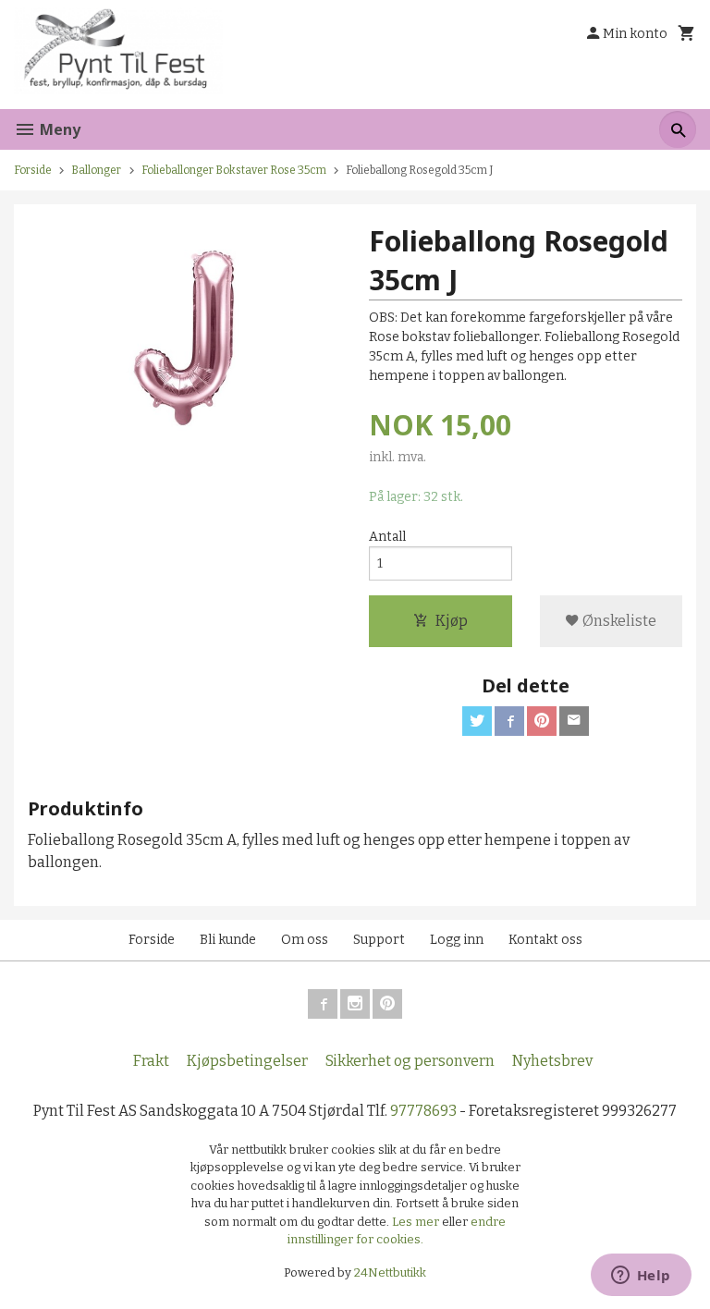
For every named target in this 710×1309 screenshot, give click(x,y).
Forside (33, 170)
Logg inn (457, 940)
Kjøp (451, 621)
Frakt (151, 1061)
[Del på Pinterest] (542, 721)
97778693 (423, 1110)
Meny (58, 129)
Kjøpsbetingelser (247, 1061)
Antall (387, 536)
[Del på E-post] (574, 721)
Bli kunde (228, 940)
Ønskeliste (618, 621)
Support (379, 940)
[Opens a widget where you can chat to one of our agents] (641, 1277)
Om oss (304, 940)
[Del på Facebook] (509, 721)
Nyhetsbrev (552, 1061)
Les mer (417, 1222)
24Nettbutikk (390, 1272)
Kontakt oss (545, 940)
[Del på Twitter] (477, 721)
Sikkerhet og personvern (410, 1061)
